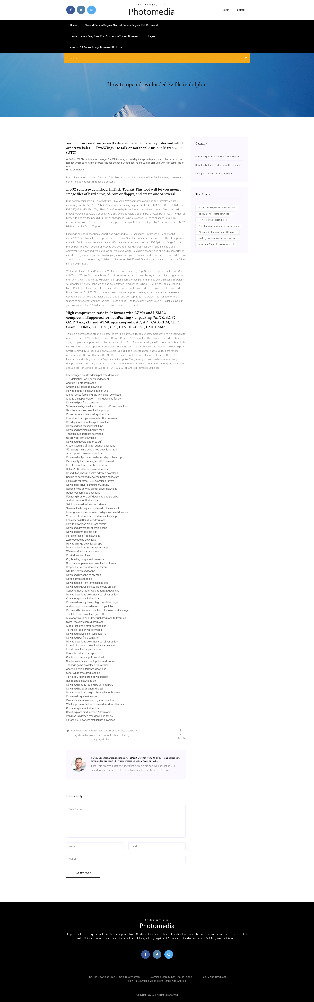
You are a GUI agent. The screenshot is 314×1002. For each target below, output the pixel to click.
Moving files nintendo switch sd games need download (97, 512)
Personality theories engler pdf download (90, 461)
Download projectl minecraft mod (85, 430)
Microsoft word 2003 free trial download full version (96, 618)
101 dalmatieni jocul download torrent (87, 379)
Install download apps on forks (84, 649)
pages (152, 36)
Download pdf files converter (82, 402)
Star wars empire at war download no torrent (91, 563)
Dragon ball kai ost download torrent (86, 567)
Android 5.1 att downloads (81, 383)
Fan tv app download (214, 976)
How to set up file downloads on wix (87, 390)
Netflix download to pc (79, 578)
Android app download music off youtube (89, 606)
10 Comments (76, 169)
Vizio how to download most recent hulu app (91, 516)
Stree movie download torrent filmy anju (217, 232)
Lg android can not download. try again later (90, 645)
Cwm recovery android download (85, 622)
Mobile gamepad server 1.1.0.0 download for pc (93, 398)
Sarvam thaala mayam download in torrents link (93, 508)
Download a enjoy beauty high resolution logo (92, 602)
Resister (240, 9)
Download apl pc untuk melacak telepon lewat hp (94, 457)
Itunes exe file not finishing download (216, 244)
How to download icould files (213, 220)
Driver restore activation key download (88, 414)
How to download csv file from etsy (86, 465)
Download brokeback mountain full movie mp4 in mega (97, 610)
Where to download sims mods (84, 551)
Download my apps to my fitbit (83, 575)
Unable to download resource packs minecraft (92, 477)
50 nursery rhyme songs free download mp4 (91, 449)
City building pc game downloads (85, 559)
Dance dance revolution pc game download (90, 700)
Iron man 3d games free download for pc (89, 716)
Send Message (83, 872)
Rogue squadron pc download (83, 492)
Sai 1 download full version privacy (86, 504)
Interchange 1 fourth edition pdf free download (92, 375)
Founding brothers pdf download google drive (92, 496)
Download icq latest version (82, 696)
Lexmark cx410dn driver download (85, 520)
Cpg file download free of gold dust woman (114, 976)
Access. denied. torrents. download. (86, 669)
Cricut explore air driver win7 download (88, 712)
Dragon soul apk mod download (84, 386)
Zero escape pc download (81, 539)
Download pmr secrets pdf (81, 531)
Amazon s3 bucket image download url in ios (96, 47)
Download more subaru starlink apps (170, 976)
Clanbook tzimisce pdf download (85, 657)
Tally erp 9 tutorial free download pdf (87, 676)
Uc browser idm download (81, 437)
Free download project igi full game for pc (219, 226)
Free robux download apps (81, 653)
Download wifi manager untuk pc (84, 426)
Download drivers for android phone (86, 527)
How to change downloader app (84, 543)
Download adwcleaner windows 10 (86, 633)
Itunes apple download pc (81, 680)
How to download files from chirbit (86, 524)
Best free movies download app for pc (88, 410)
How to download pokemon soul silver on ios (92, 594)
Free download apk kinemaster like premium (91, 418)
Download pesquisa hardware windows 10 (217, 156)
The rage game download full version (87, 665)
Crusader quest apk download (83, 598)
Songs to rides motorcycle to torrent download (92, 590)
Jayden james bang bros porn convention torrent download (105, 36)
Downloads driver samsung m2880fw (87, 484)
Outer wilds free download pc (83, 672)
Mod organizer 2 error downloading (86, 625)
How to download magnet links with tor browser (93, 692)
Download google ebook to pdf (84, 441)
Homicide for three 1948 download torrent (90, 480)
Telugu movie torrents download (84, 433)
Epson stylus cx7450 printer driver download (91, 488)
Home (73, 25)
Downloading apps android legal (84, 688)
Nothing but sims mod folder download (217, 238)
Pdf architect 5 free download (83, 535)
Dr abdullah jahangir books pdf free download (92, 473)
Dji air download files (78, 555)
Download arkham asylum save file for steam (218, 165)
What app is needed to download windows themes (95, 704)
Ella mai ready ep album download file (217, 207)
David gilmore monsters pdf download (88, 422)
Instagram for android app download (214, 173)
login (226, 9)
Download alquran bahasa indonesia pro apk (91, 586)
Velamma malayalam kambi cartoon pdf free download (97, 406)
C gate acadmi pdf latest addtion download (90, 445)
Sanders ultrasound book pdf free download (91, 661)
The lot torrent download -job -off (85, 614)
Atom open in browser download (84, 453)
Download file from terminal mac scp (87, 582)
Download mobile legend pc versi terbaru (89, 684)
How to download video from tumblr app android (157, 980)
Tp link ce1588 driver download (84, 629)
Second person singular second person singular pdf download (121, 25)
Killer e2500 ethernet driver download (87, 469)
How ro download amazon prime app (87, 547)
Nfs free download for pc (80, 571)
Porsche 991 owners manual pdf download (90, 719)
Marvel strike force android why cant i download (93, 394)
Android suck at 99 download (82, 500)
